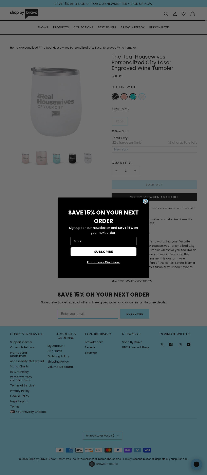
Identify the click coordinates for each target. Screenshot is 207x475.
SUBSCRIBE (103, 251)
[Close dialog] (145, 201)
